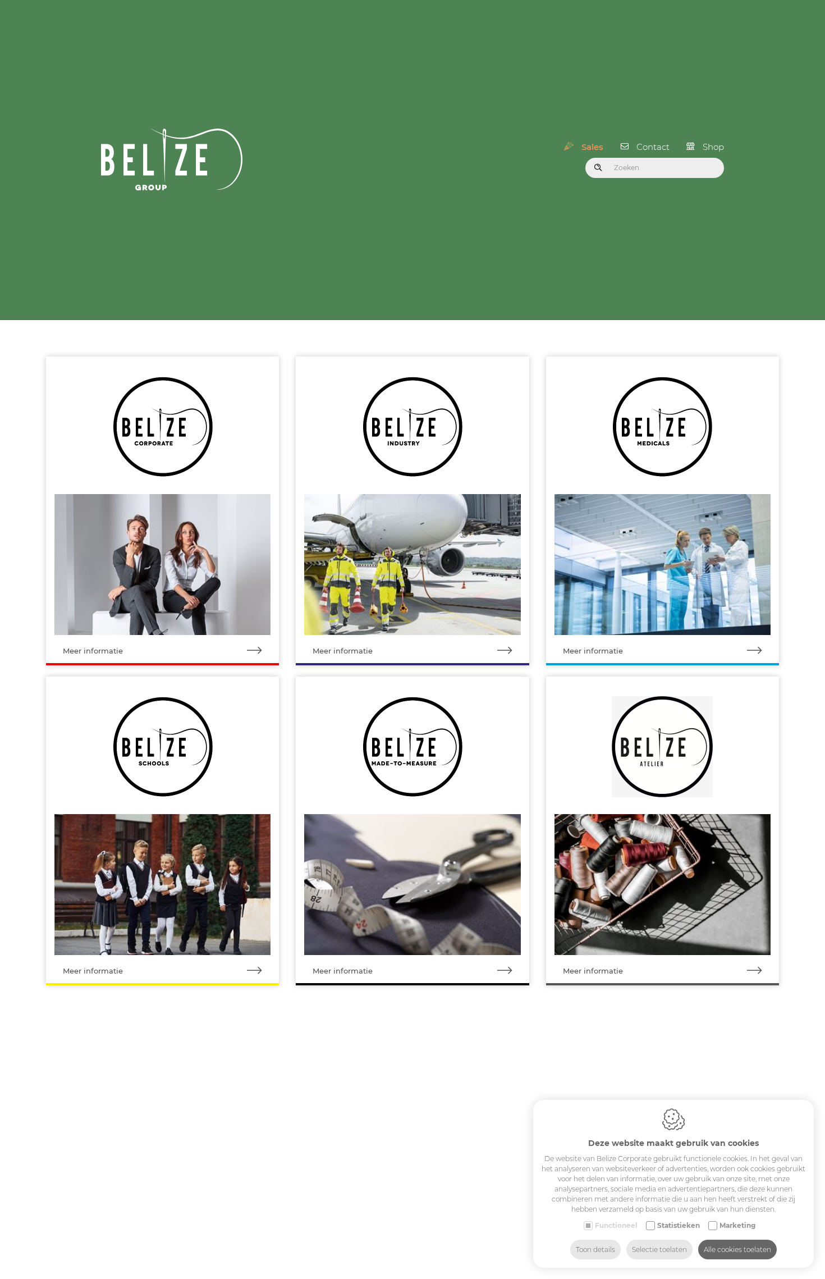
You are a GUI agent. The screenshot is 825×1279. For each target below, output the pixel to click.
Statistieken (678, 1225)
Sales (592, 146)
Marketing (737, 1225)
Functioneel (616, 1225)
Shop (713, 146)
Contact (653, 146)
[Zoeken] (598, 167)
